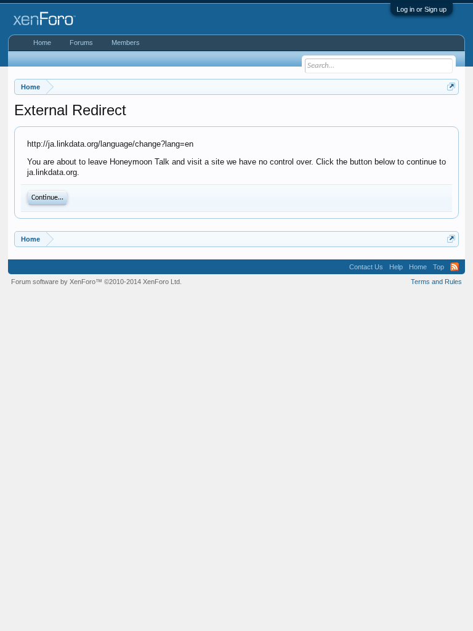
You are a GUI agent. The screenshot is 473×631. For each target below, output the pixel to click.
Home (42, 42)
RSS (454, 267)
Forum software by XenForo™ (96, 281)
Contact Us (366, 267)
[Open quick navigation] (451, 87)
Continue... (47, 198)
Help (396, 267)
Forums (81, 42)
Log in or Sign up (422, 9)
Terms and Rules (436, 281)
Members (125, 42)
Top (438, 267)
